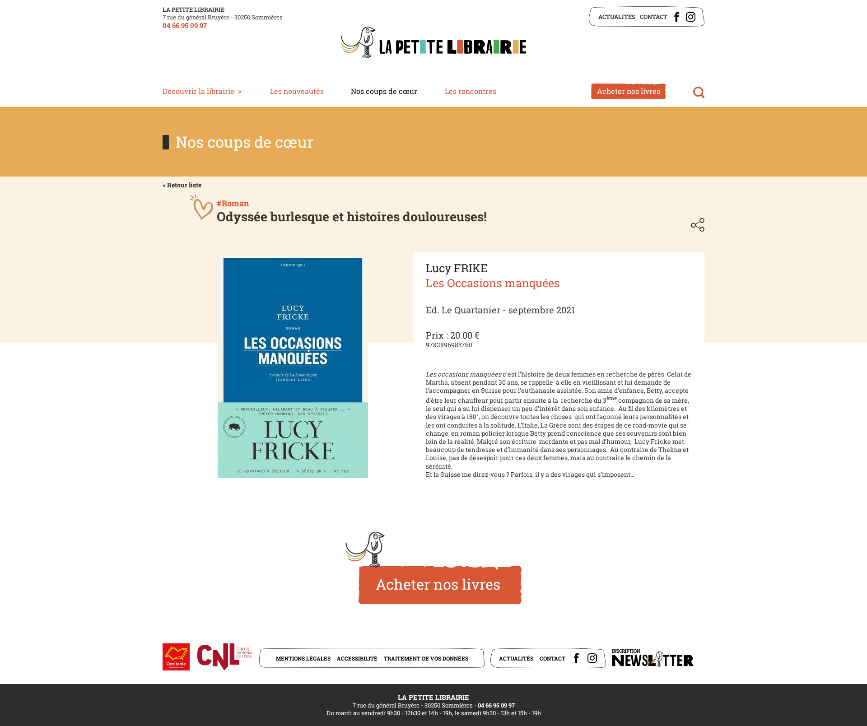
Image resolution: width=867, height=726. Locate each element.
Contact (653, 17)
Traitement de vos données (426, 658)
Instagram (690, 17)
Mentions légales (303, 658)
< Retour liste (182, 185)
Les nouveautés (297, 91)
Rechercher (698, 92)
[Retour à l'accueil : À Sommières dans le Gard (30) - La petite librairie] (433, 43)
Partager (697, 225)
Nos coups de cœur (384, 91)
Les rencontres (470, 91)
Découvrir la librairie (198, 91)
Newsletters (652, 658)
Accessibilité (357, 658)
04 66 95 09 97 (185, 25)
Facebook (676, 17)
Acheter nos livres (628, 91)
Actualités (616, 17)
